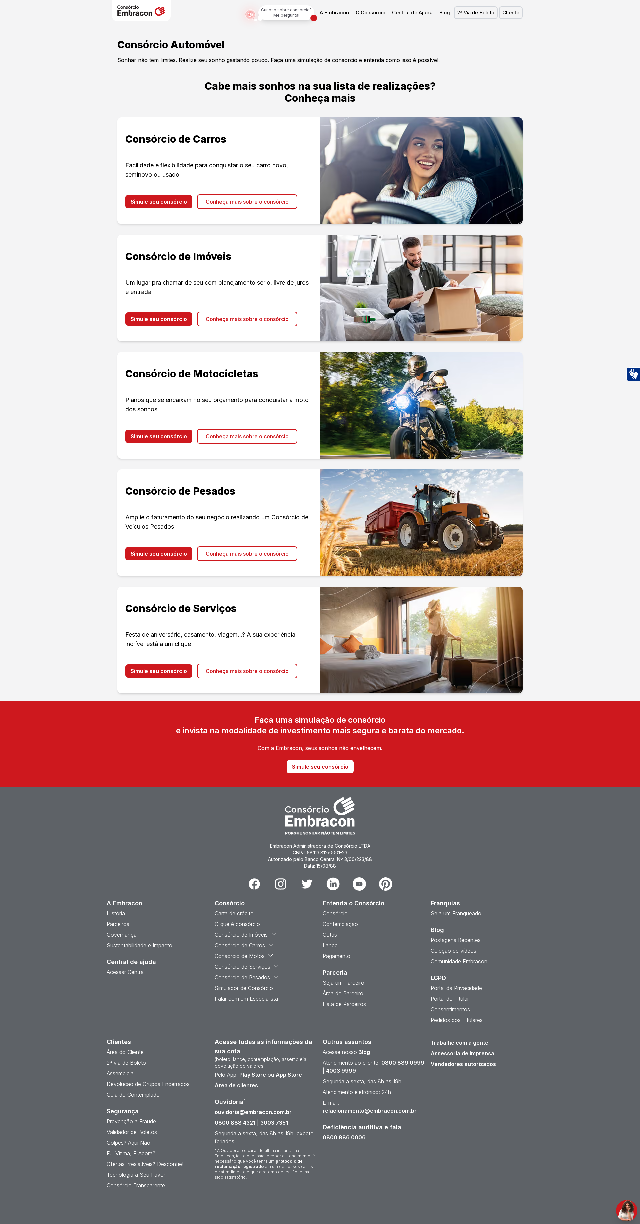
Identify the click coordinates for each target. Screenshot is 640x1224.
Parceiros (118, 924)
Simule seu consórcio (159, 201)
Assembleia (120, 1073)
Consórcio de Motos (240, 956)
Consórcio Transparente (136, 1185)
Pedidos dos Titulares (457, 1020)
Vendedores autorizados (463, 1064)
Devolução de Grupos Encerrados (148, 1084)
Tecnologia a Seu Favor (136, 1174)
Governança (122, 934)
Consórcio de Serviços (242, 966)
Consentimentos (450, 1009)
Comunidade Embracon (459, 961)
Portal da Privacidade (456, 988)
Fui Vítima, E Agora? (131, 1153)
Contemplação (340, 924)
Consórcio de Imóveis (241, 934)
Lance (330, 945)
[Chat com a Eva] (626, 1210)
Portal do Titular (450, 998)
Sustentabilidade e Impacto (139, 945)
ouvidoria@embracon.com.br (253, 1112)
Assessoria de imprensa (462, 1053)
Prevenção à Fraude (131, 1121)
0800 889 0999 (402, 1062)
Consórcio (335, 913)
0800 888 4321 (235, 1122)
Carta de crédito (234, 913)
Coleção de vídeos (453, 950)
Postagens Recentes (456, 940)
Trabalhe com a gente (459, 1042)
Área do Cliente (125, 1052)
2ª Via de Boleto (475, 13)
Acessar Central (126, 972)
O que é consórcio (237, 924)
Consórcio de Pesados (242, 977)
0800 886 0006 (344, 1137)
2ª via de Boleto (126, 1062)
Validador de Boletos (132, 1132)
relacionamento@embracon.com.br (370, 1110)
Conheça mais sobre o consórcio (247, 201)
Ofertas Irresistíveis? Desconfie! (145, 1164)
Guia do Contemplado (133, 1094)
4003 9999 (341, 1070)
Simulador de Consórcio (244, 988)
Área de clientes (236, 1085)
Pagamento (336, 956)
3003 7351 (274, 1122)
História (116, 913)
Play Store (252, 1074)
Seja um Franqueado (456, 913)
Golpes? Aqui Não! (129, 1142)
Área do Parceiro (343, 993)
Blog (444, 13)
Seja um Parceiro (343, 982)
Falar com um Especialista (246, 998)
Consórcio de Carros (240, 945)
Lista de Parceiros (344, 1004)
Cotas (330, 934)
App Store (289, 1074)
